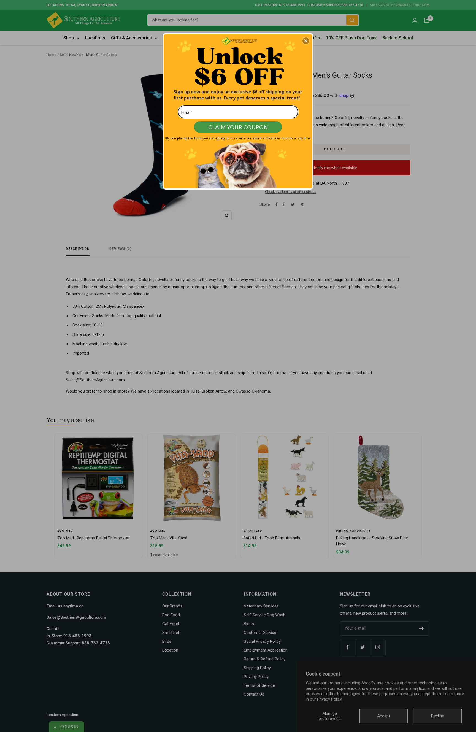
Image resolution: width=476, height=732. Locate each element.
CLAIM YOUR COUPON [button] (238, 127)
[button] (305, 40)
